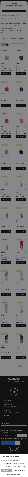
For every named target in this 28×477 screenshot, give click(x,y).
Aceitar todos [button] (7, 470)
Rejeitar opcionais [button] (20, 470)
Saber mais (19, 467)
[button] (14, 474)
